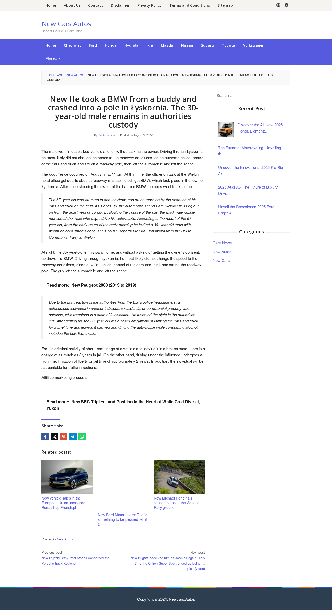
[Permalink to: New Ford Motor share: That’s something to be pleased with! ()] (123, 485)
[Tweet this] (54, 436)
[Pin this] (63, 436)
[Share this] (45, 436)
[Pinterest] (278, 5)
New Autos (65, 539)
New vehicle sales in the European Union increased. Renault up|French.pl (64, 502)
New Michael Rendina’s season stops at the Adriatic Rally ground (176, 502)
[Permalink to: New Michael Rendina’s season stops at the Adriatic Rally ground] (179, 477)
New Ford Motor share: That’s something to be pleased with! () (122, 519)
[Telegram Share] (73, 436)
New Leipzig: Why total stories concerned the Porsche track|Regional (75, 558)
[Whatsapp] (82, 436)
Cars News (222, 243)
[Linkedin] (286, 5)
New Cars (221, 260)
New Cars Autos (66, 23)
